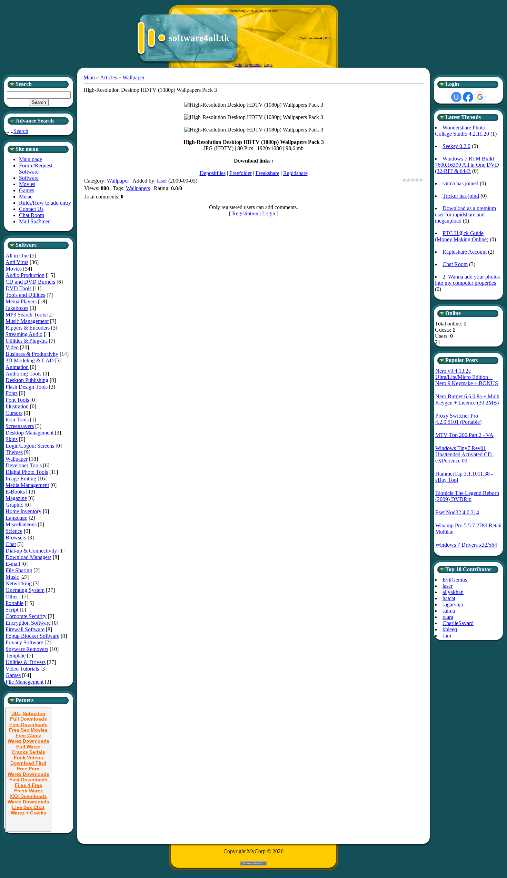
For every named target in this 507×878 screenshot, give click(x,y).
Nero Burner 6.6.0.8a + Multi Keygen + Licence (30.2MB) (467, 399)
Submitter (34, 713)
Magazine (16, 498)
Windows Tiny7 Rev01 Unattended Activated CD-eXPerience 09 (464, 454)
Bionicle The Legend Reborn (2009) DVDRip (467, 496)
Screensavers (20, 426)
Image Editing (21, 478)
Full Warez (28, 746)
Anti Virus (17, 262)
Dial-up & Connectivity (31, 551)
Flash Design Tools (27, 387)
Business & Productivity (32, 354)
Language (16, 518)
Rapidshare (295, 173)
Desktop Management (29, 433)
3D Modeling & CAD (30, 360)
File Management (24, 682)
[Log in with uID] (456, 97)
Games (13, 675)
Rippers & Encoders (28, 328)
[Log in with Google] (480, 97)
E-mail (13, 564)
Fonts (12, 393)
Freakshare (267, 173)
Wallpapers (138, 188)
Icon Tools (17, 419)
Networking (19, 583)
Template (16, 655)
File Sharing (19, 570)
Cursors (14, 413)
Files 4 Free (28, 785)
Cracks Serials (28, 752)
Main (238, 65)
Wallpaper (17, 459)
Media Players (21, 301)
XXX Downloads (28, 796)
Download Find (28, 763)
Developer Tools (24, 465)
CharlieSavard (458, 623)
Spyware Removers (27, 649)
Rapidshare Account (465, 252)
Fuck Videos (28, 757)
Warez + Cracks (28, 813)
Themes (14, 452)
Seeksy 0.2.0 (456, 146)
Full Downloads (28, 719)
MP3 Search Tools (26, 315)
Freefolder (240, 173)
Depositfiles (213, 173)
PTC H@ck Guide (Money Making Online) (461, 236)
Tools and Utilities (25, 295)
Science (14, 531)
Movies (14, 269)
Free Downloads (28, 724)
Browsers (16, 537)
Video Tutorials (22, 669)
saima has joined (460, 183)
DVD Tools (18, 288)
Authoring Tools (23, 374)
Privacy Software (24, 642)
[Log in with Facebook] (468, 97)
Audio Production (25, 275)
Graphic (14, 505)
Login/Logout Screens (30, 446)
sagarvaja (453, 604)
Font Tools (17, 400)
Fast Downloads (28, 779)
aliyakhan (453, 592)
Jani (447, 635)
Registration (253, 65)
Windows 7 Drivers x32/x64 (466, 545)
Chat (11, 544)
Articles (108, 77)
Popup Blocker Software (32, 636)
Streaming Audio (24, 334)
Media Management (27, 485)
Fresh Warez (28, 790)
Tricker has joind (461, 196)
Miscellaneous (21, 524)
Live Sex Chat (28, 807)
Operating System (25, 590)
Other (12, 596)
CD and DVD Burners (30, 282)
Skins (12, 439)
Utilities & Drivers (26, 662)
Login (268, 65)
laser (162, 181)
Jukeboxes (17, 308)
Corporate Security (26, 616)
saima (449, 611)
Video (12, 347)
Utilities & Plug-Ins (27, 341)
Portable (14, 603)
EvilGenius (455, 580)
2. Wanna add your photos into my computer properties (467, 280)
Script (12, 610)
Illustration (17, 406)
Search (20, 131)
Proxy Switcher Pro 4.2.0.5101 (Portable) (458, 419)
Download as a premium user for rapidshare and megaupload (465, 214)
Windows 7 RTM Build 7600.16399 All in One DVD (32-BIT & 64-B (467, 165)
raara (448, 617)
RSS (328, 38)
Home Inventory (23, 511)
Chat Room (455, 264)
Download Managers (28, 557)
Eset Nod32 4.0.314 (457, 512)
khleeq (450, 629)
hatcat (449, 598)
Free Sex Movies (28, 730)
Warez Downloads (28, 741)
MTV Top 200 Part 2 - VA (464, 435)
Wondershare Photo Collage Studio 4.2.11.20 (462, 131)
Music (12, 577)
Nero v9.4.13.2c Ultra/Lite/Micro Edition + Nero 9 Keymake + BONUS (466, 377)
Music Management (27, 321)
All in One (17, 255)
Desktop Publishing (27, 380)
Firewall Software (25, 629)
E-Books (15, 492)
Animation (17, 367)
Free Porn (28, 768)
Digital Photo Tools (27, 472)
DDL (16, 713)
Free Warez (28, 735)
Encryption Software (28, 623)
